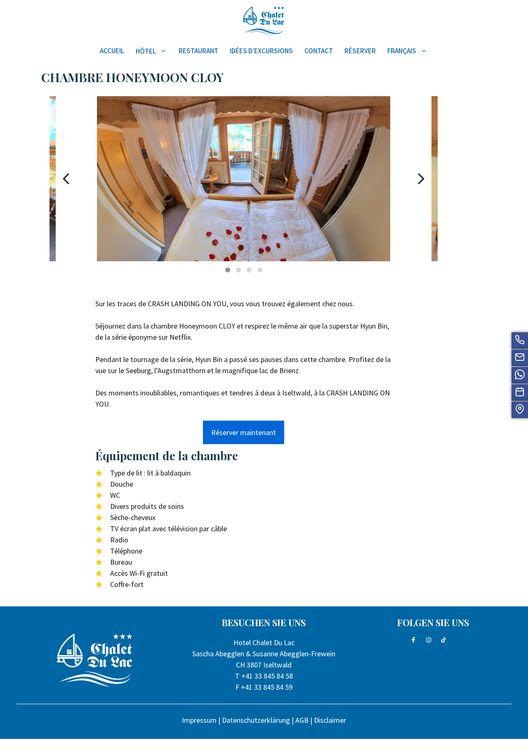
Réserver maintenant (243, 432)
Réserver (360, 51)
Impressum (199, 720)
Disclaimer (330, 720)
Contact (318, 51)
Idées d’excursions (261, 51)
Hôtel (146, 51)
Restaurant (198, 51)
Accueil (112, 51)
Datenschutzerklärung (256, 720)
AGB (302, 720)
